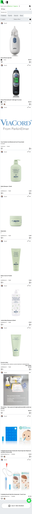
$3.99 (30, 454)
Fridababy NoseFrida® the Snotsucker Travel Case (13, 494)
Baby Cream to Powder (6, 275)
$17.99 (29, 496)
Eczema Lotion (4, 362)
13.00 (30, 235)
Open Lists (3, 6)
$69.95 (29, 410)
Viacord (8, 146)
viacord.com (3, 146)
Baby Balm (3, 231)
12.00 (30, 191)
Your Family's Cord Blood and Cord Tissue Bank (12, 142)
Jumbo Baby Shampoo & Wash (8, 320)
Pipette (9, 235)
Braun (5, 59)
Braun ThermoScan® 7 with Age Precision (11, 99)
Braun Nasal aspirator (6, 57)
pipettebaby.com (4, 235)
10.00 (30, 280)
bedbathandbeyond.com (5, 454)
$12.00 (29, 367)
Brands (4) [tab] (3, 12)
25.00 (30, 322)
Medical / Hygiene (13, 6)
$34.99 (29, 59)
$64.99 (29, 101)
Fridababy (13, 454)
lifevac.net (2, 410)
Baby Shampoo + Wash (6, 186)
